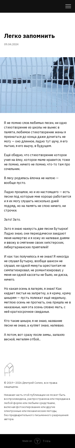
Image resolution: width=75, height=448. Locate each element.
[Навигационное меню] (68, 6)
